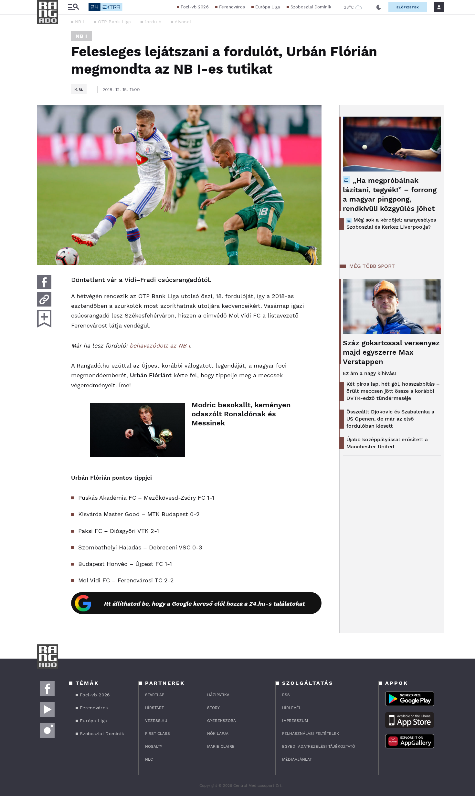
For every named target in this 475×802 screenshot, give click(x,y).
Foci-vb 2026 (195, 7)
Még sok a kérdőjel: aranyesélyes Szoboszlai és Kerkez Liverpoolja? (391, 223)
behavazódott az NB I (160, 345)
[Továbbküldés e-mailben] (44, 299)
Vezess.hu (156, 720)
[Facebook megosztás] (44, 282)
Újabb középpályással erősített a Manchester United (387, 443)
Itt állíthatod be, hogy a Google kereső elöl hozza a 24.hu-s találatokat (204, 603)
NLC (149, 759)
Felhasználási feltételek (310, 733)
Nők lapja (217, 733)
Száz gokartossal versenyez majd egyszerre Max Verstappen (391, 352)
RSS (286, 695)
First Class (157, 733)
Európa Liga (267, 7)
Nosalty (153, 746)
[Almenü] (73, 7)
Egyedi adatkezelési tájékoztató (318, 746)
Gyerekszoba (221, 720)
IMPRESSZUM (295, 720)
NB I (79, 21)
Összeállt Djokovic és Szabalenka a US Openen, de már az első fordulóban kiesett (390, 419)
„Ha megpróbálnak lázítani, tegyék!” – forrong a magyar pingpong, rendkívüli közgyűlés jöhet (390, 194)
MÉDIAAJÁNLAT (297, 759)
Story (213, 707)
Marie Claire (221, 746)
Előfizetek (407, 7)
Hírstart (154, 707)
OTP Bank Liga (114, 21)
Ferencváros (232, 7)
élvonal (183, 21)
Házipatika (218, 695)
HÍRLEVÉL (291, 707)
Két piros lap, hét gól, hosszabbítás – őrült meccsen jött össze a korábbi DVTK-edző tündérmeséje (393, 391)
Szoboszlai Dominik (310, 7)
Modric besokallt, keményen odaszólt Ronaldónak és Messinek (241, 414)
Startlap (154, 695)
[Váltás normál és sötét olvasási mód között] (379, 7)
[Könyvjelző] (44, 319)
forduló (152, 21)
